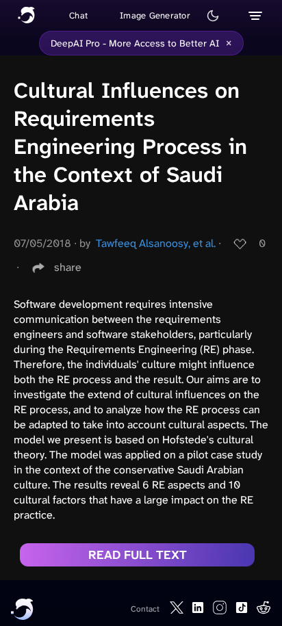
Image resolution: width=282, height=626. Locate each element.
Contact (145, 608)
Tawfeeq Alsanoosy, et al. (156, 243)
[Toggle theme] (213, 16)
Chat (78, 15)
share (67, 267)
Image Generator (155, 15)
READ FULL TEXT (137, 555)
